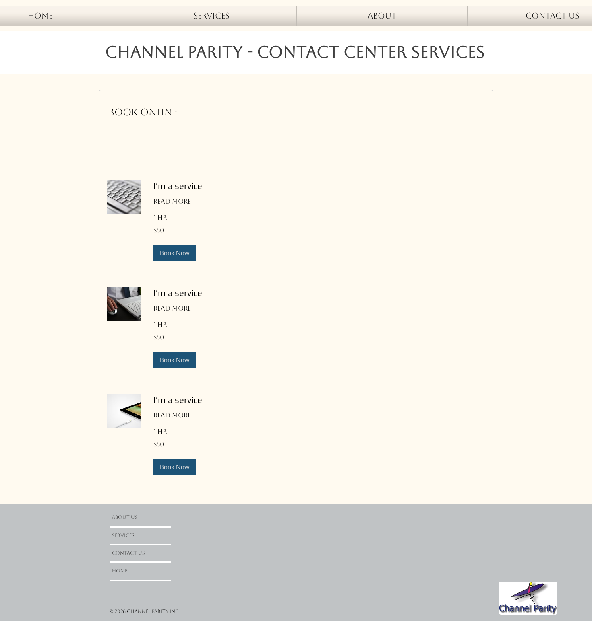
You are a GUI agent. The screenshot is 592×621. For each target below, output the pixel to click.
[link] (319, 186)
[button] (174, 253)
